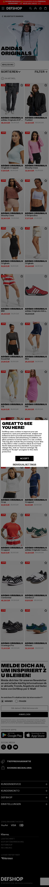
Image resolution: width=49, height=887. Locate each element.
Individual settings (24, 464)
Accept (24, 458)
